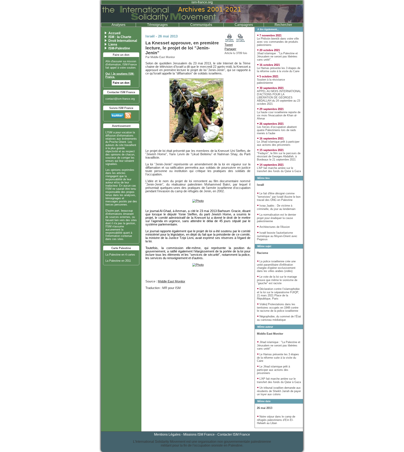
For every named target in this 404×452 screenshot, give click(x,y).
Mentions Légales (167, 434)
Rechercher (283, 25)
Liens (112, 44)
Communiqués (201, 25)
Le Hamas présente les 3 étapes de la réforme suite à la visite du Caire (278, 69)
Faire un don (121, 82)
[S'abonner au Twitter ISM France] (117, 114)
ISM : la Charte (119, 37)
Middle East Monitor (171, 281)
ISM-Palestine (119, 48)
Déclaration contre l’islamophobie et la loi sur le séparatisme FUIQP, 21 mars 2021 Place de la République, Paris (278, 293)
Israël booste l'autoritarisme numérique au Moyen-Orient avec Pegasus (277, 236)
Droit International (122, 40)
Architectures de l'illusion (274, 226)
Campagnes (244, 25)
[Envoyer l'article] (240, 41)
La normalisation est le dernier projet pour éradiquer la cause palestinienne (276, 218)
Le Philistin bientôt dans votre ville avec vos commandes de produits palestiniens (278, 41)
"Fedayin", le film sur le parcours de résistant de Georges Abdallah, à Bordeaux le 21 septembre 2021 (278, 156)
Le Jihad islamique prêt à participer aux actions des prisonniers (278, 143)
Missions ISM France (199, 434)
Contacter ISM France (233, 434)
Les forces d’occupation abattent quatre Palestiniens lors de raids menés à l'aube (277, 130)
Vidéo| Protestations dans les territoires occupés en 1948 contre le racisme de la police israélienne (277, 307)
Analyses (118, 25)
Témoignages (157, 25)
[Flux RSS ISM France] (128, 114)
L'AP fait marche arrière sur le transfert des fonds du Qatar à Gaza (279, 169)
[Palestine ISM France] (202, 21)
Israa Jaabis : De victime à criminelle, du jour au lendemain (276, 207)
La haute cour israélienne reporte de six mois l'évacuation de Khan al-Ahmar (278, 115)
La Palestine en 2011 (118, 260)
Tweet (229, 44)
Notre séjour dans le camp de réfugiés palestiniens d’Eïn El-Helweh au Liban (276, 420)
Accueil (114, 33)
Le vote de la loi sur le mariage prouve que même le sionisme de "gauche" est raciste (277, 280)
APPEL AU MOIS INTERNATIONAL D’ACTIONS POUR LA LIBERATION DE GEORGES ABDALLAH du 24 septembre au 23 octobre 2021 (279, 97)
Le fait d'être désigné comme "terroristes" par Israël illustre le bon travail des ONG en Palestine (278, 196)
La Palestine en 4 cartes (120, 254)
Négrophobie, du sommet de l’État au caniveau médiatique (279, 318)
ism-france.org (202, 2)
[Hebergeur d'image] (198, 201)
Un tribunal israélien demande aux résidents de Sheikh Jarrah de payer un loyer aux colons (279, 391)
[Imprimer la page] (230, 41)
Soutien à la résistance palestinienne (271, 81)
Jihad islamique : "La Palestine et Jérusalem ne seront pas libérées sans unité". (277, 56)
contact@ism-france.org (120, 98)
